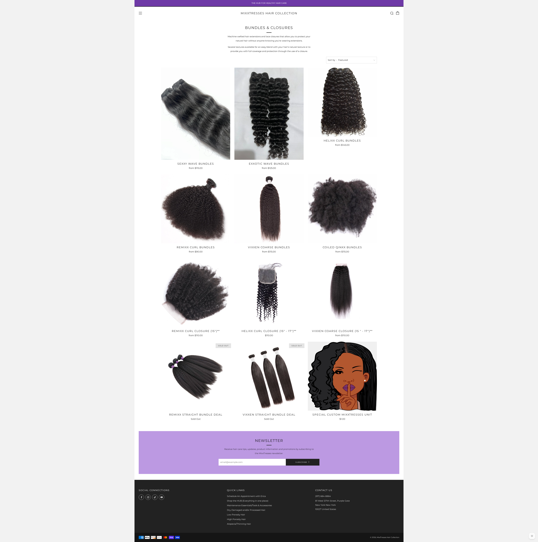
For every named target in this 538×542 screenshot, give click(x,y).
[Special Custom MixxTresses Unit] (342, 376)
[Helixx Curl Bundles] (342, 102)
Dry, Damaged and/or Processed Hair (246, 510)
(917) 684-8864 (323, 496)
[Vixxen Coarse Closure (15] (342, 292)
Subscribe (301, 462)
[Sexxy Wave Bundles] (195, 114)
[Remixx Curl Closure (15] (195, 292)
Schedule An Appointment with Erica (246, 496)
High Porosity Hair (236, 519)
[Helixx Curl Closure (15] (268, 292)
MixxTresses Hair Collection (269, 13)
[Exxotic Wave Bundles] (268, 114)
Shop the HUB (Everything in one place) (247, 500)
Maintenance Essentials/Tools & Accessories (249, 505)
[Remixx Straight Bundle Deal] (195, 376)
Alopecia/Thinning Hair (239, 524)
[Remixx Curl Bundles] (195, 208)
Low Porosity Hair (236, 514)
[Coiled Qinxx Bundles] (342, 208)
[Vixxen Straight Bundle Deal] (268, 376)
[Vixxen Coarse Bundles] (268, 208)
